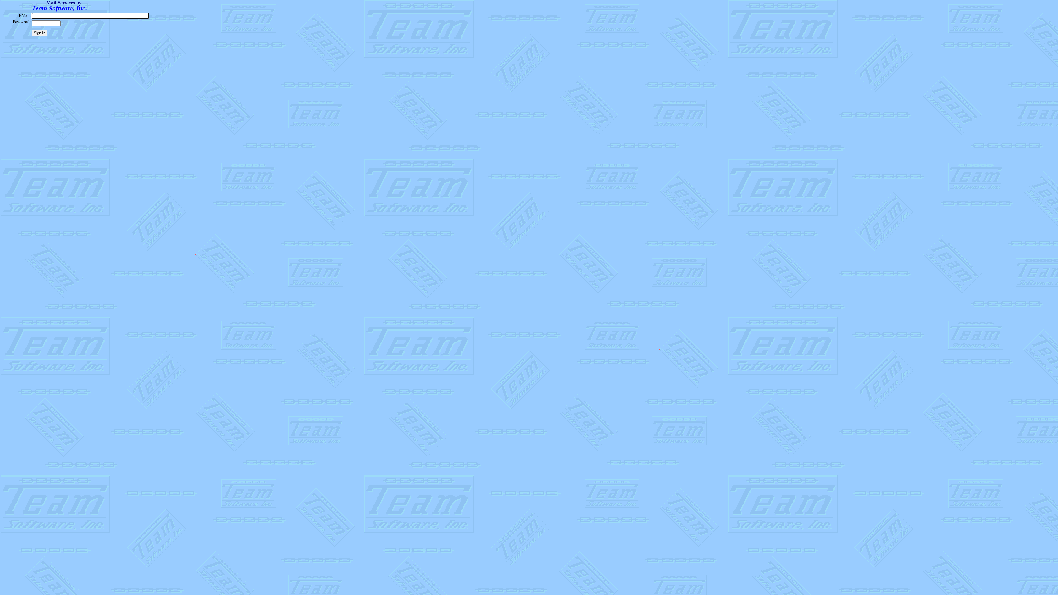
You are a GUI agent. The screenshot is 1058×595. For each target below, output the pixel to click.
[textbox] (90, 16)
